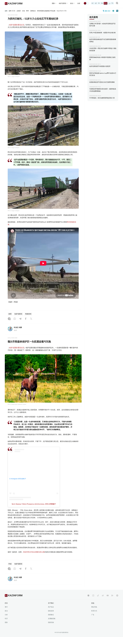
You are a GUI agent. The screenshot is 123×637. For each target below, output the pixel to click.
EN (102, 3)
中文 (105, 3)
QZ (96, 3)
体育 (10, 314)
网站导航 (94, 607)
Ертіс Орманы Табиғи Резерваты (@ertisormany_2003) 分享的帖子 (34, 504)
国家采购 (51, 622)
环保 (10, 564)
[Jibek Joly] (107, 11)
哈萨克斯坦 (18, 314)
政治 (6, 611)
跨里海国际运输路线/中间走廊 (46, 11)
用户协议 (51, 607)
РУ (99, 3)
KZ (93, 3)
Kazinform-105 (61, 11)
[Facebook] (25, 318)
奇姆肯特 (28, 314)
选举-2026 (12, 11)
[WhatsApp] (14, 318)
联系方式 (94, 611)
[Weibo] (103, 595)
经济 (6, 618)
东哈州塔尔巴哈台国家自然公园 (34, 552)
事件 (27, 11)
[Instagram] (9, 318)
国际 (6, 622)
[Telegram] (20, 318)
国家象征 (51, 615)
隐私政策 (51, 611)
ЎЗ (112, 3)
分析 (78, 3)
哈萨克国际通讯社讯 (16, 25)
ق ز (109, 3)
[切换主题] (86, 3)
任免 (23, 11)
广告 (92, 615)
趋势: (6, 11)
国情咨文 (33, 11)
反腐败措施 (51, 618)
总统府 (19, 11)
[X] (31, 318)
